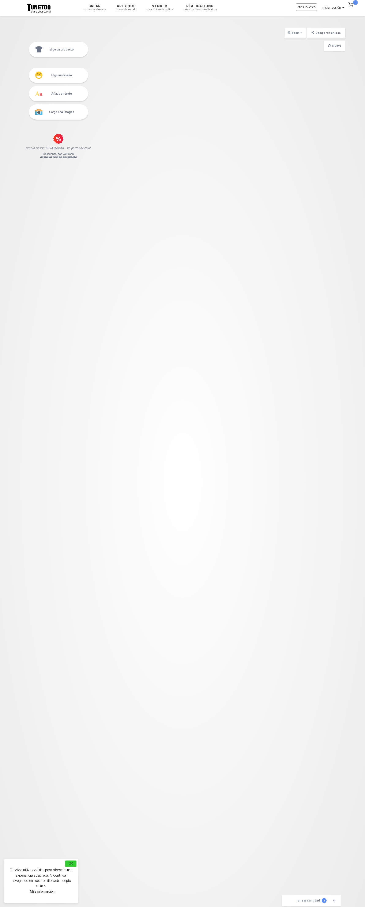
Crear (94, 7)
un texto (61, 93)
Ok (71, 864)
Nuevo (337, 45)
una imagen (61, 112)
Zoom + (296, 32)
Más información (42, 891)
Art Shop (126, 7)
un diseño (61, 75)
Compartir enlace (328, 32)
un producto (62, 49)
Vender (159, 7)
